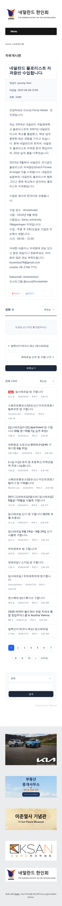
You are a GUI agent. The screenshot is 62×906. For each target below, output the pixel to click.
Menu (14, 31)
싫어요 (29, 293)
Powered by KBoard (46, 705)
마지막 (44, 658)
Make (17, 894)
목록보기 (31, 368)
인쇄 (47, 293)
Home (8, 43)
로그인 (36, 327)
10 (29, 658)
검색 (31, 694)
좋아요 (16, 293)
